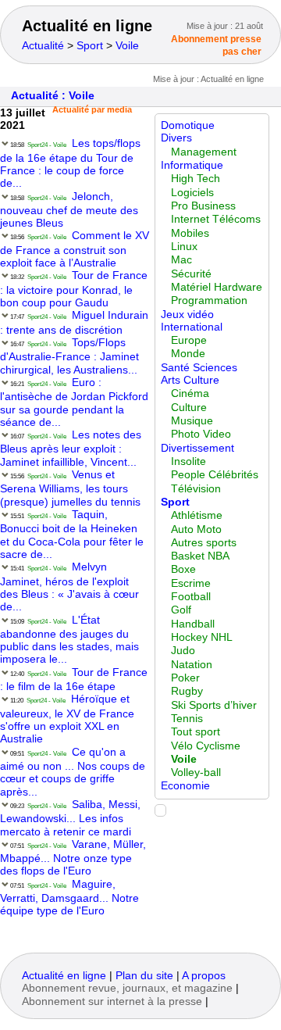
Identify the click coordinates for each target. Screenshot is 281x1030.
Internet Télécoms (216, 219)
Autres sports (204, 543)
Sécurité (191, 274)
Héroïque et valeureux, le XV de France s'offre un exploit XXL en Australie (67, 719)
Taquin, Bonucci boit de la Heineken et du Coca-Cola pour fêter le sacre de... (72, 534)
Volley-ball (196, 772)
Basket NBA (200, 556)
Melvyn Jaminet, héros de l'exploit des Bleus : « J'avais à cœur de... (69, 587)
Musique (192, 421)
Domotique (188, 125)
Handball (193, 624)
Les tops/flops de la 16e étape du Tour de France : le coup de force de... (70, 163)
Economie (185, 786)
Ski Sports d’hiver (214, 705)
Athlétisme (196, 515)
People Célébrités (214, 475)
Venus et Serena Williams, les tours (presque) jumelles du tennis (70, 488)
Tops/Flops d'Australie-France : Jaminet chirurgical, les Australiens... (69, 356)
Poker (185, 678)
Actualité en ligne (87, 25)
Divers (176, 138)
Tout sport (195, 732)
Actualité (43, 46)
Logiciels (192, 192)
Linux (184, 246)
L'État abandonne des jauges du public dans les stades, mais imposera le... (69, 640)
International (191, 327)
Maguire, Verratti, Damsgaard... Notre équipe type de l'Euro (69, 897)
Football (191, 597)
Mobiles (190, 233)
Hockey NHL (202, 637)
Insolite (188, 461)
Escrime (191, 583)
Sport (89, 46)
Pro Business (203, 206)
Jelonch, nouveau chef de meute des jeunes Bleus (69, 210)
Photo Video (201, 434)
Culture (189, 407)
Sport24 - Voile (46, 144)
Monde (188, 353)
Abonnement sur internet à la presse (112, 1001)
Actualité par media (92, 109)
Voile (127, 46)
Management (204, 152)
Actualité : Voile (52, 96)
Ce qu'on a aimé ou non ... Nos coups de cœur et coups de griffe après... (72, 772)
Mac (181, 260)
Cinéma (190, 393)
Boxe (183, 569)
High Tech (195, 178)
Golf (181, 610)
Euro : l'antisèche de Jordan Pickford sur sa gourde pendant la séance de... (74, 402)
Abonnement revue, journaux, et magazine (127, 988)
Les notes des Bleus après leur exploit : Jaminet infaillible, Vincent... (70, 448)
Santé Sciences (199, 368)
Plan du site (144, 976)
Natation (191, 665)
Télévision (196, 489)
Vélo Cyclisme (205, 746)
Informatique (192, 165)
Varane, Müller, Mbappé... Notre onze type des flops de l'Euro (73, 858)
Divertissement (197, 448)
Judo (183, 650)
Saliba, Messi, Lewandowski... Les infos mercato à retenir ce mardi (70, 818)
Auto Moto (196, 529)
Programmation (209, 300)
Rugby (187, 691)
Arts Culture (190, 380)
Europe (189, 340)
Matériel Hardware (216, 287)
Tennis (187, 718)
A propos (204, 976)
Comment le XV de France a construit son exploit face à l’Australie (74, 249)
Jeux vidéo (187, 314)
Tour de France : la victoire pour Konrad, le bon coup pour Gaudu (74, 289)
